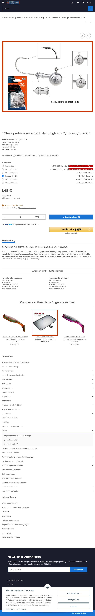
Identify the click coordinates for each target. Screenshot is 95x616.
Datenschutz (21, 609)
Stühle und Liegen (9, 474)
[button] (72, 2)
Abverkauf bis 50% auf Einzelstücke (15, 362)
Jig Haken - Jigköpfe (11, 444)
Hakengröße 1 (49, 166)
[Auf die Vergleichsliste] (82, 35)
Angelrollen (6, 401)
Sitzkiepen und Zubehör (11, 470)
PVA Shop (5, 422)
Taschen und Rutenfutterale (13, 461)
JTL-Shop (83, 613)
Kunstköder (6, 413)
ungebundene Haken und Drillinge (17, 435)
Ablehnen (74, 606)
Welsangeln (6, 384)
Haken (12, 147)
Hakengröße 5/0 (49, 183)
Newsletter (6, 512)
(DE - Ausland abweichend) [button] (27, 208)
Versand (17, 198)
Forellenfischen (8, 392)
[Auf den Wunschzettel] (88, 35)
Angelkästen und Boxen (11, 409)
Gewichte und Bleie (9, 418)
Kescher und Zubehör (10, 453)
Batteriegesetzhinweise (11, 537)
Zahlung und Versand (10, 520)
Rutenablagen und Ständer (12, 465)
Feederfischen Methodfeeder (13, 375)
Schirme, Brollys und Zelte (12, 478)
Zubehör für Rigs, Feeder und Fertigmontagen (19, 448)
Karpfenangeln (7, 371)
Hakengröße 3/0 (49, 172)
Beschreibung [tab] (8, 240)
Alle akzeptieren (73, 593)
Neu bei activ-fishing (10, 366)
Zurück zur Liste (8, 18)
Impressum (10, 609)
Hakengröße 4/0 (49, 179)
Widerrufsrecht (8, 529)
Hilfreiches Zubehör (9, 487)
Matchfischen (7, 379)
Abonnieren (78, 569)
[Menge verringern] (4, 217)
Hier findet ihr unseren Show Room (15, 507)
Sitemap (11, 584)
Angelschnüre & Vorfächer (12, 405)
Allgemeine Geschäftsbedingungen (15, 524)
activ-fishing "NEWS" (10, 503)
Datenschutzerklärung (48, 561)
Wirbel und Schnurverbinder (13, 426)
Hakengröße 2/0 (49, 176)
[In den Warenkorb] (4, 30)
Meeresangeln (7, 388)
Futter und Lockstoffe (10, 491)
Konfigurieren (73, 600)
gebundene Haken (11, 440)
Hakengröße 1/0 (49, 169)
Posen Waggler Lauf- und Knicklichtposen (18, 457)
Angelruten (6, 396)
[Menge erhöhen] (43, 217)
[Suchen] (90, 8)
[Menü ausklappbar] (3, 1)
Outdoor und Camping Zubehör (14, 482)
